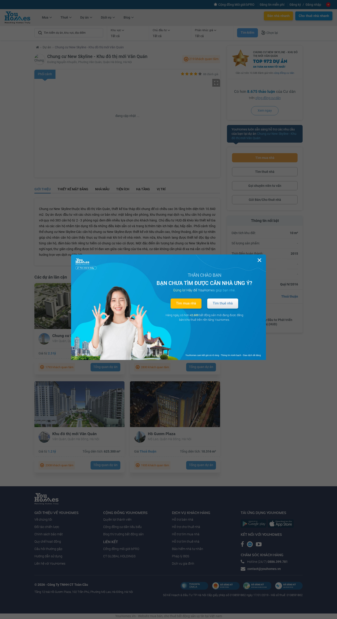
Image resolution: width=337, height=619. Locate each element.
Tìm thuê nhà (223, 303)
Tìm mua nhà (186, 303)
